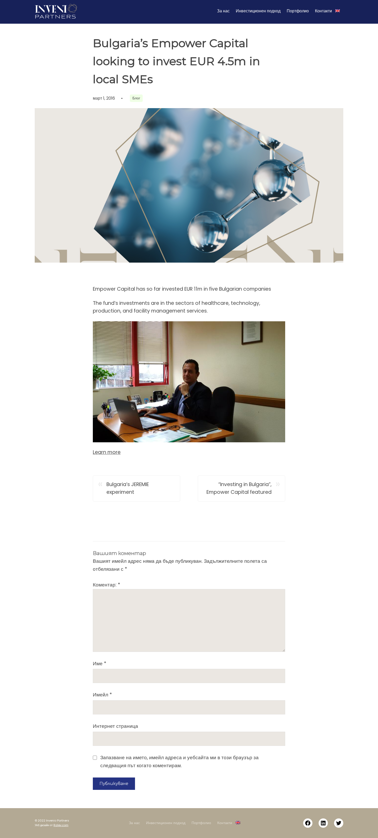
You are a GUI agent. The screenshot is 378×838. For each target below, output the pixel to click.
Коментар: (106, 584)
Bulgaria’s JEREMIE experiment (127, 488)
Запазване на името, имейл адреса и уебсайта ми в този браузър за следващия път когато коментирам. (179, 761)
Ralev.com (60, 825)
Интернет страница (115, 726)
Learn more (107, 452)
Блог (136, 98)
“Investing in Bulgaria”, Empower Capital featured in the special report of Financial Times (239, 488)
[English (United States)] (337, 11)
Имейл (102, 694)
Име (99, 663)
